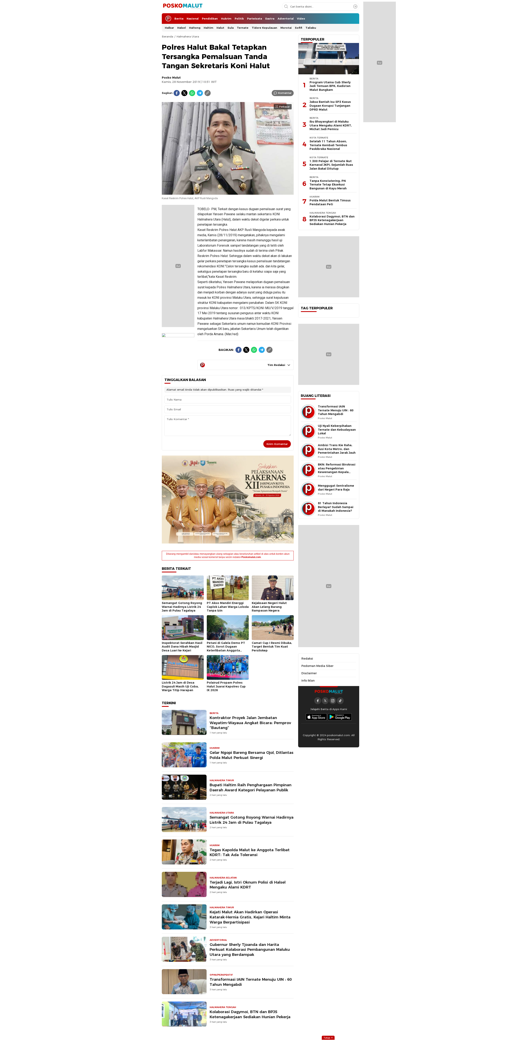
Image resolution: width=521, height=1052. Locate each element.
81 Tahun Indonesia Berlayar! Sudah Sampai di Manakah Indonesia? (335, 507)
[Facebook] (177, 93)
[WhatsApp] (192, 93)
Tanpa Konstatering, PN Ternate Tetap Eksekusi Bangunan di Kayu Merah (328, 184)
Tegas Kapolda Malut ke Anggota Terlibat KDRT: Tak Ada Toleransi (250, 852)
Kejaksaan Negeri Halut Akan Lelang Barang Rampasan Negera (269, 606)
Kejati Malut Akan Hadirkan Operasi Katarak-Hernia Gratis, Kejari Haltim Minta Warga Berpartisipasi (250, 917)
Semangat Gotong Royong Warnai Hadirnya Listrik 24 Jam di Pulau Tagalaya (182, 606)
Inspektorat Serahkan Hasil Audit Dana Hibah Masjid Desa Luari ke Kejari (182, 646)
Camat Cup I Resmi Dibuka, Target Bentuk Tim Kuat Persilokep (272, 646)
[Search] (355, 6)
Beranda (167, 36)
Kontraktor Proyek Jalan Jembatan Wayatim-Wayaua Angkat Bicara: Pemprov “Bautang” (250, 722)
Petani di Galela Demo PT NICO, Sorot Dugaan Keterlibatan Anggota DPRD (226, 648)
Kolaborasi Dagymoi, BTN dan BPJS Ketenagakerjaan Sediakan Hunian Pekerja (250, 1014)
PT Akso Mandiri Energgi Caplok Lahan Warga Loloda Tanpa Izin (228, 606)
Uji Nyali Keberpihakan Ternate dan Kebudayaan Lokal (337, 429)
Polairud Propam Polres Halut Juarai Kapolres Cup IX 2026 (226, 686)
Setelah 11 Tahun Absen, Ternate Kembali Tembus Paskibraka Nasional (328, 145)
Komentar (285, 92)
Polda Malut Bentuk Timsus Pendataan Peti (330, 202)
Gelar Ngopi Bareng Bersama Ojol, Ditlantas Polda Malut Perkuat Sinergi (251, 755)
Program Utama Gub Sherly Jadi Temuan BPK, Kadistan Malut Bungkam (330, 86)
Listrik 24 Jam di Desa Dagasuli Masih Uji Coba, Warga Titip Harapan (180, 686)
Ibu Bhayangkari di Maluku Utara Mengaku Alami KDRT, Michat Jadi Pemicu (331, 125)
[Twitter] (184, 93)
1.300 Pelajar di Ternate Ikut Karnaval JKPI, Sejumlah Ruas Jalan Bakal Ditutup (331, 164)
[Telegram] (200, 93)
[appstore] (316, 716)
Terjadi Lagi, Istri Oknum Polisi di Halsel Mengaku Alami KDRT (248, 885)
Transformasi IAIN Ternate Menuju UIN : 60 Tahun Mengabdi (251, 982)
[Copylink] (208, 93)
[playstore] (340, 716)
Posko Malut (171, 77)
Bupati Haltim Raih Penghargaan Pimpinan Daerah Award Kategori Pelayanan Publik (250, 787)
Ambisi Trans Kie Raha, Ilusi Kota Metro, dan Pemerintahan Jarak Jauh (337, 449)
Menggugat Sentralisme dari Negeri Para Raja (336, 487)
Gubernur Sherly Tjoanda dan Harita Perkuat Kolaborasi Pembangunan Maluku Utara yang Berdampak (250, 949)
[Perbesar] (228, 192)
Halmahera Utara (187, 36)
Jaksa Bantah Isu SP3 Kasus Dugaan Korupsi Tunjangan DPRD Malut (330, 105)
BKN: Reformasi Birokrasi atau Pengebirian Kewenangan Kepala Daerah (336, 470)
